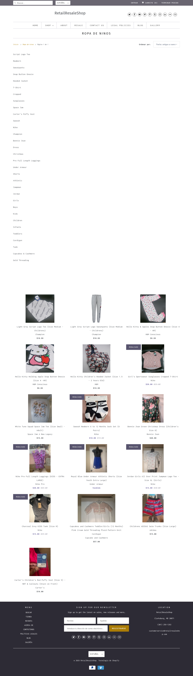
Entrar (134, 3)
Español (61, 3)
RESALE (79, 25)
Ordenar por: (145, 44)
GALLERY (155, 25)
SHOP (48, 25)
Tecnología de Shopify (108, 660)
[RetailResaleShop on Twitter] (129, 14)
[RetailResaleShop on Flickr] (170, 14)
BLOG (140, 25)
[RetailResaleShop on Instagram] (160, 14)
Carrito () (151, 3)
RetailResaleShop (88, 660)
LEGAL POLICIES (121, 25)
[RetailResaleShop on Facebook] (134, 14)
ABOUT (64, 25)
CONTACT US (97, 25)
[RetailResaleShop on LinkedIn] (165, 14)
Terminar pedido (169, 3)
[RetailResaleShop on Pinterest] (150, 14)
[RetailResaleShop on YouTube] (139, 14)
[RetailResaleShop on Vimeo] (145, 14)
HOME (35, 25)
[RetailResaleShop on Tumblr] (155, 14)
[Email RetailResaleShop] (175, 14)
